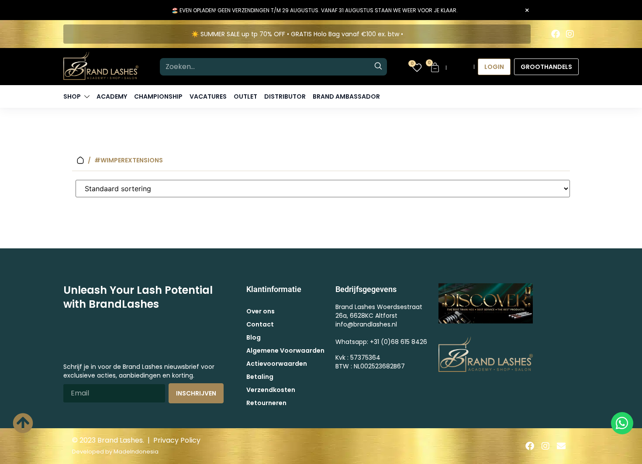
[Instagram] (570, 34)
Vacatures (208, 96)
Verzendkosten (270, 389)
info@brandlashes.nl (366, 324)
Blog (253, 337)
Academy (112, 96)
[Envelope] (561, 446)
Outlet (245, 96)
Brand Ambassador (346, 96)
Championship (158, 96)
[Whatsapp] (622, 423)
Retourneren (266, 403)
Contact (260, 324)
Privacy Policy (176, 440)
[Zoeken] (378, 67)
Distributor (285, 96)
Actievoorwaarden (276, 363)
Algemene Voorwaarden (285, 350)
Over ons (260, 311)
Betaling (259, 376)
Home (80, 160)
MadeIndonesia (136, 451)
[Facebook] (555, 34)
